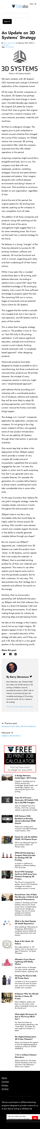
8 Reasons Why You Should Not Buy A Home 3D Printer (26, 996)
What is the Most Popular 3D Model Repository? (25, 922)
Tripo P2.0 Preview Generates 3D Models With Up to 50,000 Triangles (26, 800)
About (4, 1078)
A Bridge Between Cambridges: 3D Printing (25, 776)
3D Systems (10, 47)
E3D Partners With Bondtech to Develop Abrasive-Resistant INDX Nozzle (25, 820)
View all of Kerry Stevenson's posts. (19, 706)
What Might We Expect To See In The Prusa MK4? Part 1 (26, 1016)
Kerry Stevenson (9, 43)
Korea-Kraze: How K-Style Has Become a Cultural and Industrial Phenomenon (26, 897)
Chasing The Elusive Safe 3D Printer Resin (25, 976)
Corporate (5, 45)
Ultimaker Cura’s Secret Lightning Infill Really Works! (25, 962)
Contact (5, 1082)
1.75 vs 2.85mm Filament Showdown (25, 1056)
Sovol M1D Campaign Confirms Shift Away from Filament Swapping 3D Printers (26, 875)
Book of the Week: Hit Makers (24, 942)
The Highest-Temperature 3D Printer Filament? (25, 1037)
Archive (5, 1089)
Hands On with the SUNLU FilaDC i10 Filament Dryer (26, 838)
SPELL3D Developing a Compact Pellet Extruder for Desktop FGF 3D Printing (25, 856)
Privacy (5, 1085)
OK (35, 1118)
